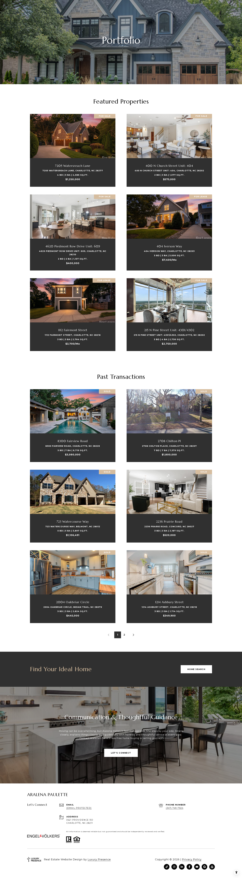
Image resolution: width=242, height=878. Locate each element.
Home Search (196, 669)
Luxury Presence (99, 859)
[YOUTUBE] (197, 867)
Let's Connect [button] (121, 753)
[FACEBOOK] (189, 867)
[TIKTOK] (166, 867)
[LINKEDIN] (182, 867)
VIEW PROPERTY (72, 149)
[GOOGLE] (204, 867)
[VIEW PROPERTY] (72, 146)
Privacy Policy (192, 859)
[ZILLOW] (212, 867)
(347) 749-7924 (174, 808)
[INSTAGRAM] (174, 867)
